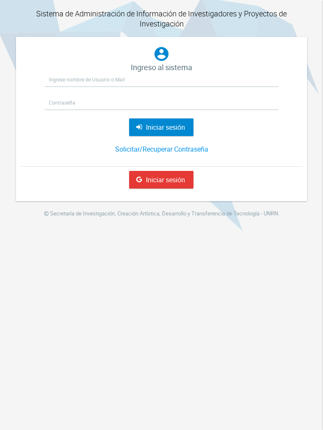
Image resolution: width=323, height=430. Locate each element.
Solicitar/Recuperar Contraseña (161, 149)
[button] (161, 127)
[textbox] (162, 79)
